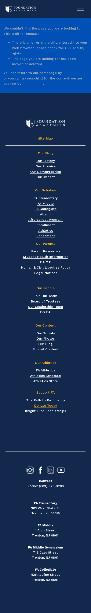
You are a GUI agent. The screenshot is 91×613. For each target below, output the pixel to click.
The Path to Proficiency (45, 400)
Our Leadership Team (45, 307)
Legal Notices (45, 273)
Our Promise (46, 166)
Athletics (45, 231)
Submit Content (46, 349)
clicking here (73, 73)
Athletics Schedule (45, 376)
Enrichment (45, 236)
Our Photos (45, 338)
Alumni (45, 214)
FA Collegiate (45, 209)
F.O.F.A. (45, 312)
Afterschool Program (45, 220)
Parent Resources (45, 251)
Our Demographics (45, 172)
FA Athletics (45, 370)
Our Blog (45, 344)
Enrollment (45, 225)
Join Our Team (45, 296)
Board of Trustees (45, 301)
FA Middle (45, 204)
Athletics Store (45, 381)
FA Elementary (45, 198)
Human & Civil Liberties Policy (45, 267)
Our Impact (45, 177)
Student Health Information (45, 257)
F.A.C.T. (45, 262)
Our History (45, 161)
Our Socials (45, 333)
